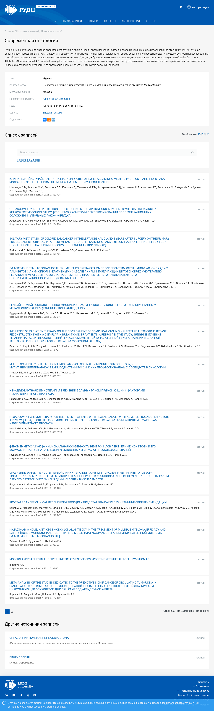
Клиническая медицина (56, 98)
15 (199, 134)
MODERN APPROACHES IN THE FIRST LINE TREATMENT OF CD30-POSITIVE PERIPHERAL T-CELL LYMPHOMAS (79, 559)
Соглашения (202, 686)
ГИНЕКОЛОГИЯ (19, 657)
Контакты (203, 682)
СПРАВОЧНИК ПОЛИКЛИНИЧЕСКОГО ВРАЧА (39, 637)
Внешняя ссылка (53, 112)
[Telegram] (53, 120)
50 (207, 134)
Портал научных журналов (194, 690)
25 (203, 134)
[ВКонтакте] (45, 120)
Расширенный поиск (29, 159)
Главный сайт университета (193, 695)
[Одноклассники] (49, 120)
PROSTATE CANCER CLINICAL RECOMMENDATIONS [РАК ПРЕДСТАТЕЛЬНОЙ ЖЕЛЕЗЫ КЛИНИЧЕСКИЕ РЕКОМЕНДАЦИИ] (88, 502)
